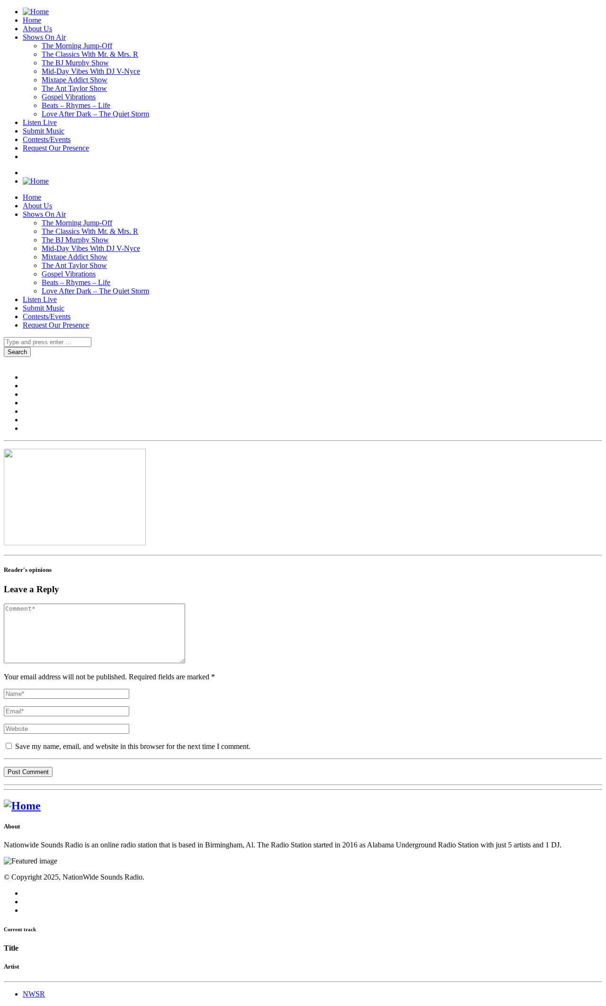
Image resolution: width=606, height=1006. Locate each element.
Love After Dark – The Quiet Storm (95, 114)
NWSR (34, 994)
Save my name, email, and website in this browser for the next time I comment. (131, 746)
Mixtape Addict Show (74, 80)
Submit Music (43, 131)
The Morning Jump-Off (77, 46)
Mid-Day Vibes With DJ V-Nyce (91, 71)
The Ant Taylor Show (74, 88)
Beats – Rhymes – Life (76, 105)
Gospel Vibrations (69, 97)
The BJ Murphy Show (75, 63)
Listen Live (40, 122)
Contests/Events (47, 139)
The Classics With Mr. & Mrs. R (90, 54)
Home (32, 20)
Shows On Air (44, 37)
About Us (37, 29)
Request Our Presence (56, 148)
